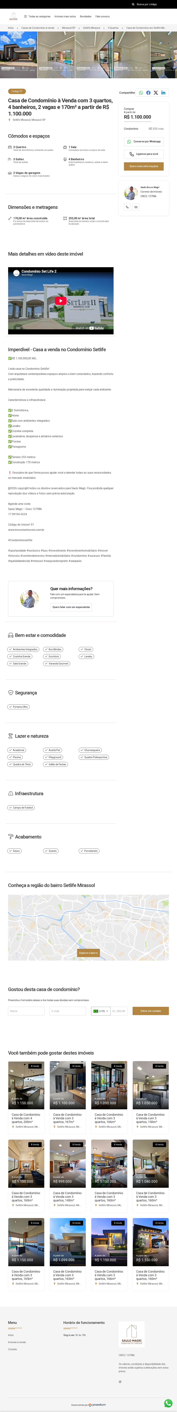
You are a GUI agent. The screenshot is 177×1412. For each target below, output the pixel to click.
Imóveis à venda (17, 1342)
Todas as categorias (39, 16)
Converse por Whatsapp (147, 141)
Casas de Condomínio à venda (37, 27)
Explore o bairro (88, 953)
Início (11, 27)
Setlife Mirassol (91, 27)
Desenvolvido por (79, 1405)
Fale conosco (103, 16)
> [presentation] (169, 59)
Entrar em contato (151, 1011)
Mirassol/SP (68, 27)
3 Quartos (113, 27)
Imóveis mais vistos (65, 16)
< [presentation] (8, 59)
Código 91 (17, 91)
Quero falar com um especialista (71, 607)
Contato (12, 1349)
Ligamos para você (147, 154)
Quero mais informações (143, 166)
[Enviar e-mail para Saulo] (136, 206)
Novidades (85, 16)
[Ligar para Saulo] (127, 206)
